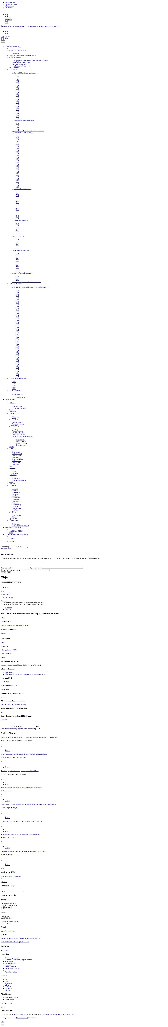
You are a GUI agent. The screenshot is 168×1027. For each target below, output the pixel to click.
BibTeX (7, 587)
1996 (17, 376)
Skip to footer (9, 7)
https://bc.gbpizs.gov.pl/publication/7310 (13, 704)
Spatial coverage (17, 422)
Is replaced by (16, 505)
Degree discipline (21, 443)
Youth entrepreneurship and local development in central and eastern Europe (24, 754)
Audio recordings (15, 390)
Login (6, 23)
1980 (17, 348)
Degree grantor (21, 445)
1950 (17, 104)
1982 (17, 352)
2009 (17, 215)
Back (3, 41)
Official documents (16, 283)
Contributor (12, 411)
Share (10, 20)
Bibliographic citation (19, 480)
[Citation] (3, 591)
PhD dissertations (14, 68)
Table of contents (17, 431)
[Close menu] (1, 28)
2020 (17, 196)
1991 (17, 368)
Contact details (9, 999)
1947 (17, 168)
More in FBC (5, 876)
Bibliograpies (14, 57)
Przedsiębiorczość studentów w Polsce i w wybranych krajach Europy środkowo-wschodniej (29, 737)
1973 (17, 336)
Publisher (11, 447)
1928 (17, 80)
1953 (17, 110)
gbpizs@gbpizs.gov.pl (7, 931)
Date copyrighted (17, 459)
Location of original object (20, 526)
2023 (17, 280)
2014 (17, 206)
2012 (17, 210)
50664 (3, 657)
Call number (16, 478)
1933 (17, 89)
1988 (17, 362)
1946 (17, 166)
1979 (17, 347)
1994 (17, 373)
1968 (17, 327)
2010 (17, 213)
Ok (2, 1021)
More (2, 868)
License (14, 517)
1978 (17, 345)
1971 (17, 333)
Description (14, 426)
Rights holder (13, 519)
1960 (17, 313)
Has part (15, 489)
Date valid (15, 464)
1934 (17, 90)
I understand (31, 1018)
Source (11, 482)
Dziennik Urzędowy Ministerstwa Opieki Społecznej (30, 287)
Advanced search (6, 548)
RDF (2, 712)
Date (12, 448)
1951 (17, 106)
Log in (3, 1007)
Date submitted (17, 454)
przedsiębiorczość (12, 665)
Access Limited (5, 594)
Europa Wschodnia (35, 665)
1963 (17, 318)
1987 (17, 361)
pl (7, 14)
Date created (16, 452)
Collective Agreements (17, 50)
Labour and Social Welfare (22, 132)
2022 (17, 192)
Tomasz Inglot (20, 397)
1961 (17, 315)
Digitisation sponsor (18, 434)
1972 (17, 334)
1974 (17, 338)
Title (12, 403)
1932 (17, 87)
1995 (17, 375)
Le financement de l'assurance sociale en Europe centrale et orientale (22, 821)
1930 (17, 83)
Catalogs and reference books (21, 66)
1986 (17, 359)
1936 (17, 94)
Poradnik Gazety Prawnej (22, 189)
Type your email (6, 568)
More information (21, 1018)
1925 (17, 141)
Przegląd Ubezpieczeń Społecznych (25, 73)
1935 (17, 92)
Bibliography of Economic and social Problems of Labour (30, 61)
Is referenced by (17, 501)
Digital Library (9, 672)
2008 (17, 217)
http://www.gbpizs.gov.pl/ (9, 938)
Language (12, 483)
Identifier (13, 475)
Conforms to (16, 510)
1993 (17, 371)
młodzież (4, 665)
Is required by (16, 508)
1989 (17, 364)
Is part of (15, 490)
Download (4, 601)
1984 (17, 355)
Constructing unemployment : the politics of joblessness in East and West (23, 851)
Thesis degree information (22, 436)
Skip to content (9, 6)
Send (8, 572)
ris (5, 586)
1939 (17, 99)
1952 (17, 108)
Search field (4, 547)
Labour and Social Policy (18, 378)
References (15, 499)
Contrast (7, 18)
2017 (17, 201)
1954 (17, 111)
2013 (17, 208)
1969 (17, 329)
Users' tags (15, 417)
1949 (17, 103)
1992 (17, 369)
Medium (15, 473)
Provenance (14, 520)
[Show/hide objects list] (9, 50)
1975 (17, 340)
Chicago (3, 891)
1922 (17, 136)
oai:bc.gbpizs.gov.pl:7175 (9, 650)
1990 (17, 366)
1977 (17, 343)
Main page (5, 950)
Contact (11, 533)
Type (10, 466)
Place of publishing (18, 433)
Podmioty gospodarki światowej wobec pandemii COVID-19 (19, 771)
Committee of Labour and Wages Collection (22, 55)
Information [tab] (8, 609)
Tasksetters (15, 53)
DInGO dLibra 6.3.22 (20, 1014)
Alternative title (17, 406)
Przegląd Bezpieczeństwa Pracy (24, 120)
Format (12, 468)
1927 (17, 78)
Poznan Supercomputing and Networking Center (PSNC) (57, 1014)
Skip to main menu (10, 2)
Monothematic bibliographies (21, 62)
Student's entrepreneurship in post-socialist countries (17, 729)
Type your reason (36, 568)
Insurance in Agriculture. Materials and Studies (26, 282)
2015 (17, 204)
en (6, 14)
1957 (17, 117)
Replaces (15, 503)
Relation (13, 485)
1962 (17, 317)
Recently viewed (12, 534)
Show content (9, 597)
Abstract (15, 429)
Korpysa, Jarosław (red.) (8, 625)
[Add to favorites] (1, 591)
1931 (17, 85)
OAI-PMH (4, 719)
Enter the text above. (16, 570)
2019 (17, 197)
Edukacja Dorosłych (20, 250)
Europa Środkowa (24, 665)
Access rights (16, 515)
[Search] (27, 547)
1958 (17, 118)
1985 (17, 357)
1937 (17, 96)
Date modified (16, 461)
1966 (17, 324)
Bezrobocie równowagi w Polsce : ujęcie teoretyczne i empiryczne (21, 787)
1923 (17, 138)
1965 (17, 322)
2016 (17, 203)
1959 (17, 311)
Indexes (7, 399)
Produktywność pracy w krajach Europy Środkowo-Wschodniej (20, 834)
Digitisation (16, 524)
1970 (17, 331)
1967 (17, 326)
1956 (17, 115)
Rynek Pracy (18, 236)
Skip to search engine (11, 4)
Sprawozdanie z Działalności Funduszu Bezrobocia (28, 131)
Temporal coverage (18, 424)
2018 (17, 199)
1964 (17, 320)
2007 (17, 218)
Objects (11, 538)
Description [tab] (8, 608)
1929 (17, 82)
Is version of (16, 494)
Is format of (16, 497)
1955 (17, 113)
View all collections (11, 972)
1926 (17, 76)
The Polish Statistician (21, 220)
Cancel (3, 572)
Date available (16, 462)
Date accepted (16, 455)
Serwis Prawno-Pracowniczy (23, 273)
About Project (9, 527)
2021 (17, 194)
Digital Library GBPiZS (16, 531)
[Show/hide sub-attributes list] (9, 403)
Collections (8, 46)
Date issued (16, 457)
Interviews (17, 394)
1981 (17, 350)
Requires (15, 506)
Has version (16, 492)
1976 (17, 341)
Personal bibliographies (19, 64)
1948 (17, 101)
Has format (15, 496)
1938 (17, 97)
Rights (12, 512)
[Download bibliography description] (1, 746)
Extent (14, 471)
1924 (17, 139)
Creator (11, 410)
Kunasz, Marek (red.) (23, 625)
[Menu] (1, 11)
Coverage (13, 419)
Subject (12, 413)
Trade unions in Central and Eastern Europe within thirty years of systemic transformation (28, 804)
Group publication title (19, 408)
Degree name (20, 440)
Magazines (14, 69)
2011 (17, 211)
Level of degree (21, 441)
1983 (17, 354)
